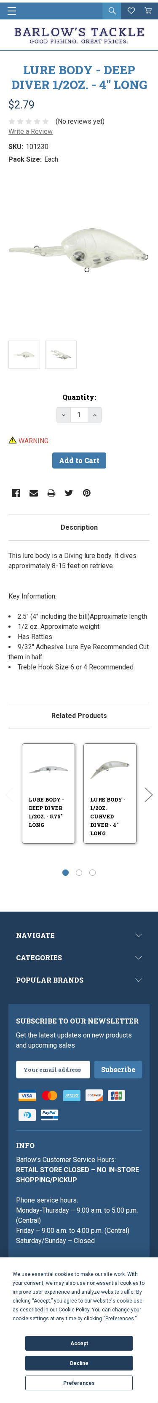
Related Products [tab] (79, 716)
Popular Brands (49, 979)
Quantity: (79, 397)
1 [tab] (65, 872)
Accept (79, 1343)
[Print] (51, 493)
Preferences (79, 1383)
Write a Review (30, 131)
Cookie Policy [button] (74, 1310)
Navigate (35, 935)
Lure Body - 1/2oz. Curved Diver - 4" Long (108, 816)
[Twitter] (69, 493)
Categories (39, 957)
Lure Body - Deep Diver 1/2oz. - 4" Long (79, 77)
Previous (9, 795)
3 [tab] (92, 872)
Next (148, 795)
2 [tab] (79, 872)
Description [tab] (79, 527)
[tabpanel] (79, 617)
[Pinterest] (86, 493)
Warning (32, 441)
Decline (79, 1363)
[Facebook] (16, 493)
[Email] (33, 493)
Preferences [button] (119, 1319)
